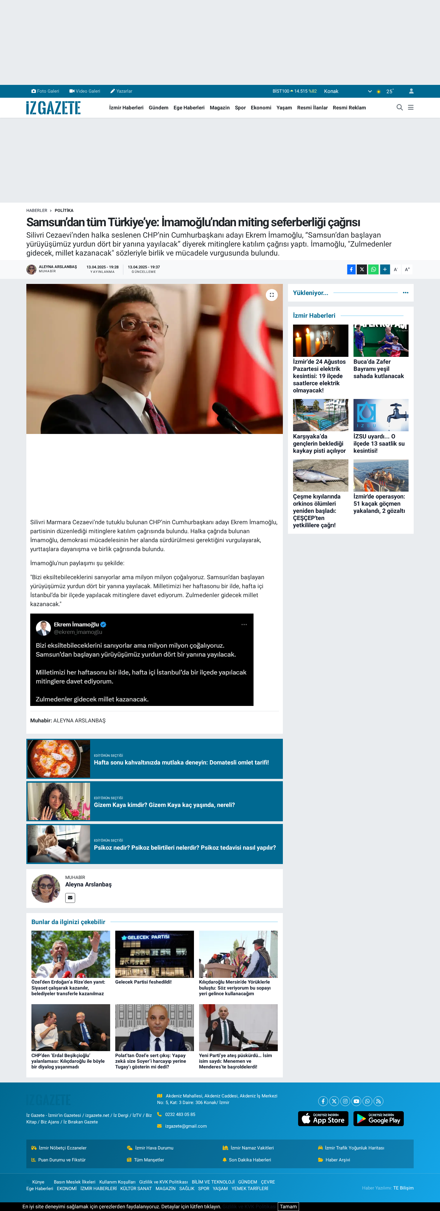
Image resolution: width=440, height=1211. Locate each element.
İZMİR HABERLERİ (99, 1188)
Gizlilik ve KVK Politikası (163, 1182)
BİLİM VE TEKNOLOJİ (213, 1182)
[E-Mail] (70, 898)
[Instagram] (345, 1101)
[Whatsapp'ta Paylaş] (373, 269)
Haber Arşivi (338, 1160)
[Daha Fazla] (385, 269)
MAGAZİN (166, 1188)
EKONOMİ (67, 1188)
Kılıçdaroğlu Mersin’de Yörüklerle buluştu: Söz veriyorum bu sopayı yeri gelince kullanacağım (235, 987)
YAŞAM (220, 1188)
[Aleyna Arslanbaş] (45, 888)
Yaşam (284, 108)
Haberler (36, 210)
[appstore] (323, 1118)
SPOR (203, 1188)
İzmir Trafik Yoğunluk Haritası (354, 1148)
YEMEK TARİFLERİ (250, 1188)
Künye (38, 1182)
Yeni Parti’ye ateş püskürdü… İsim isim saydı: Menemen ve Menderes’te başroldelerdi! (235, 1061)
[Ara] (400, 108)
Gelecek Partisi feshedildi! (143, 982)
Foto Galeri (48, 91)
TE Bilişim (403, 1188)
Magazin (220, 108)
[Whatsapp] (367, 1101)
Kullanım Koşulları (117, 1182)
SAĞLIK (186, 1188)
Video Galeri (88, 91)
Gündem (159, 108)
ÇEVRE (268, 1182)
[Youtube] (356, 1101)
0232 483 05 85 (180, 1114)
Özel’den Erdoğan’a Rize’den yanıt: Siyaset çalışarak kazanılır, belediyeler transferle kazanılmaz (68, 987)
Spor (240, 108)
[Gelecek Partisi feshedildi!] (154, 954)
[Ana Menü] (411, 108)
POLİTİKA (64, 210)
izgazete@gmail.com (186, 1126)
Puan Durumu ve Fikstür (62, 1160)
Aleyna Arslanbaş (88, 884)
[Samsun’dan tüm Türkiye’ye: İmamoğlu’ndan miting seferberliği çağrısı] (154, 359)
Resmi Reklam (349, 108)
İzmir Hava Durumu (154, 1148)
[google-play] (378, 1118)
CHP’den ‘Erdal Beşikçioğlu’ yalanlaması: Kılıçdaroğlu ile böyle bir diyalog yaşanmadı (68, 1061)
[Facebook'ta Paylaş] (351, 269)
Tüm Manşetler (149, 1160)
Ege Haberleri (189, 108)
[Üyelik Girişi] (409, 91)
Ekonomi (261, 108)
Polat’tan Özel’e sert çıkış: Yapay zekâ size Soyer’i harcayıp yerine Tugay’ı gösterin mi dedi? (150, 1061)
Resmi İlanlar (312, 108)
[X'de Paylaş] (362, 269)
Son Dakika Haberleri (250, 1160)
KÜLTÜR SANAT (136, 1188)
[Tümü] (406, 293)
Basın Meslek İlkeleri (74, 1182)
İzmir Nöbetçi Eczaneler (63, 1148)
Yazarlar (124, 91)
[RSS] (378, 1101)
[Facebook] (323, 1101)
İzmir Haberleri (126, 108)
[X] (334, 1101)
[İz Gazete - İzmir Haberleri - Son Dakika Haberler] (53, 107)
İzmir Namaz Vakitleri (252, 1148)
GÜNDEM (247, 1182)
